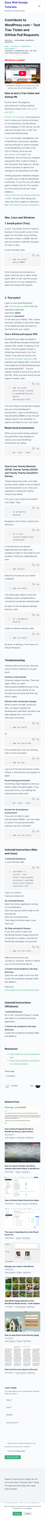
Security (25, 1204)
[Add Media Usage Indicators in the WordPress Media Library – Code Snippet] (22, 1287)
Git (26, 154)
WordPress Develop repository (19, 359)
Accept (17, 1513)
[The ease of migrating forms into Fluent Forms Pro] (22, 1218)
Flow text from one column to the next (21, 1369)
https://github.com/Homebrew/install (22, 990)
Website (9, 1415)
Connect (24, 1482)
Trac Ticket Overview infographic (23, 205)
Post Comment (13, 1457)
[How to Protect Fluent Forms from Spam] (22, 1187)
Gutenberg (20, 1137)
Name (9, 1400)
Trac (7, 138)
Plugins (18, 1172)
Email (9, 1407)
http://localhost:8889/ (19, 306)
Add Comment (12, 1423)
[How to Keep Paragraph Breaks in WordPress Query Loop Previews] (22, 1115)
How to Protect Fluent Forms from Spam (22, 1200)
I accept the (16, 1451)
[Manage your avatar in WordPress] (22, 1253)
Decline (27, 1513)
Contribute (9, 42)
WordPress (29, 40)
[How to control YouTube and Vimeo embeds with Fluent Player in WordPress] (22, 1152)
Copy (37, 255)
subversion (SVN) (13, 154)
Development (20, 40)
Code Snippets (10, 1137)
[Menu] (39, 6)
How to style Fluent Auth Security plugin (22, 1335)
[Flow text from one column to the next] (22, 1356)
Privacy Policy (20, 1451)
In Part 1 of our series (14, 117)
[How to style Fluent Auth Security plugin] (22, 1322)
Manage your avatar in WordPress (19, 1266)
